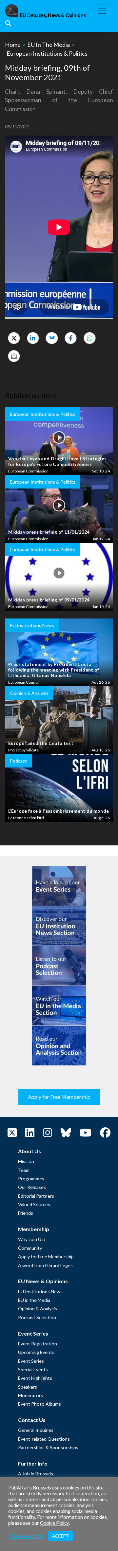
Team (24, 1170)
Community (30, 1248)
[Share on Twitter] (14, 338)
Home (13, 44)
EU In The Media (48, 44)
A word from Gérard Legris (45, 1265)
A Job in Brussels (35, 1473)
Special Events (33, 1369)
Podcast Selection (37, 1317)
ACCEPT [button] (60, 1536)
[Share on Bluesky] (52, 338)
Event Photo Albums (39, 1404)
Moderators (30, 1395)
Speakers (27, 1387)
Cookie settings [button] (26, 1536)
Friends (25, 1213)
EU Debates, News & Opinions (53, 15)
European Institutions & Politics (47, 53)
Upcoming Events (36, 1352)
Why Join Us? (32, 1239)
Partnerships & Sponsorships (48, 1447)
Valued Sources (34, 1204)
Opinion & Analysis (37, 1308)
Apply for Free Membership (59, 1097)
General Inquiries (35, 1430)
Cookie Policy (54, 1523)
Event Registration (37, 1343)
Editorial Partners (36, 1196)
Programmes (31, 1178)
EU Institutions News (40, 1291)
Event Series (31, 1361)
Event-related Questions (44, 1439)
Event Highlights (35, 1378)
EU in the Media (34, 1300)
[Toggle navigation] (102, 10)
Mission (26, 1161)
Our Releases (32, 1187)
